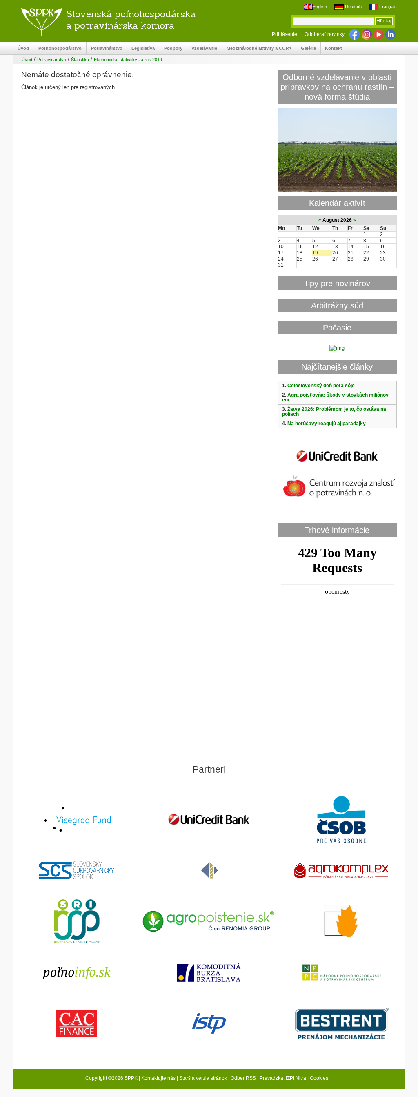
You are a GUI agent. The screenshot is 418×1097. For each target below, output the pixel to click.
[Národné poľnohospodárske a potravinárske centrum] (341, 973)
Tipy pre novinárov (337, 283)
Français (387, 6)
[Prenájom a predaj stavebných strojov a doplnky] (341, 1024)
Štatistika (80, 59)
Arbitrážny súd (337, 305)
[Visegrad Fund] (76, 820)
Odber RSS (243, 1078)
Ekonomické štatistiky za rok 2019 (128, 59)
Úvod (21, 48)
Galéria (306, 48)
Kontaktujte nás (158, 1078)
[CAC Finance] (76, 1024)
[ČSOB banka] (341, 820)
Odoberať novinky (325, 34)
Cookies (319, 1078)
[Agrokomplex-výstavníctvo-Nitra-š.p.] (341, 871)
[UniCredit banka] (337, 463)
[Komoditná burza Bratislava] (209, 973)
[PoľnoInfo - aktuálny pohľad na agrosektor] (76, 973)
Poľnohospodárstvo (58, 48)
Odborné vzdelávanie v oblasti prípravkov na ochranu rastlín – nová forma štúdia (337, 86)
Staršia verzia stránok (203, 1078)
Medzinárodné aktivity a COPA (256, 48)
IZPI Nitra (296, 1078)
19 (315, 253)
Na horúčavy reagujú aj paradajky (326, 423)
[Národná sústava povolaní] (76, 922)
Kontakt (331, 48)
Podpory (171, 48)
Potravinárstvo (104, 48)
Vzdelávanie (202, 48)
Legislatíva (141, 48)
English (320, 6)
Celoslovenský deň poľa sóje (321, 385)
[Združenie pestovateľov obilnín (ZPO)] (341, 922)
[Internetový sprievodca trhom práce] (209, 1024)
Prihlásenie (284, 34)
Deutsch (352, 6)
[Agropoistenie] (209, 922)
